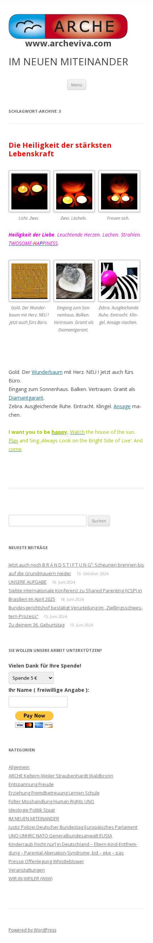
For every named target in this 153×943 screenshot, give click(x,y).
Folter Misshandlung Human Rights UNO (51, 801)
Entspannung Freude (31, 784)
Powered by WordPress (32, 930)
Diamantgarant (26, 397)
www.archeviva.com (68, 43)
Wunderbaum (47, 372)
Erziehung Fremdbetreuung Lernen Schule (54, 793)
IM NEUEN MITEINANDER (34, 818)
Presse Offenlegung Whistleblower (46, 861)
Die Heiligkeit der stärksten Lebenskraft (60, 149)
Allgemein (19, 767)
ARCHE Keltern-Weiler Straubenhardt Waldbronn (61, 775)
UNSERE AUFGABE (28, 582)
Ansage (122, 406)
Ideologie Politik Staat (32, 810)
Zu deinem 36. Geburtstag (36, 625)
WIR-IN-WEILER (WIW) (30, 878)
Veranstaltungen (27, 870)
